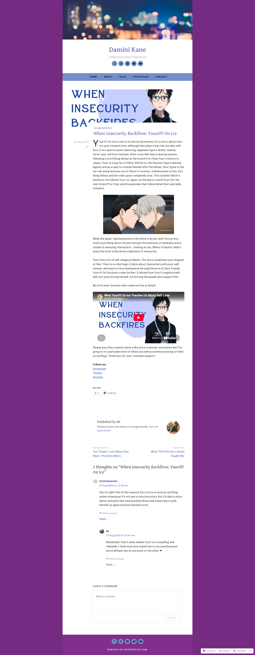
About (108, 76)
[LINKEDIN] (127, 641)
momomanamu (108, 481)
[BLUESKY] (134, 641)
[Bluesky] (134, 63)
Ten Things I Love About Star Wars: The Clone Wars (111, 452)
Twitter (97, 373)
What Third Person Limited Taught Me (167, 452)
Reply (102, 519)
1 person (113, 513)
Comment (171, 618)
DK (87, 146)
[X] (114, 63)
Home (93, 76)
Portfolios (141, 76)
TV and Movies (102, 128)
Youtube (98, 377)
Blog (123, 76)
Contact (161, 76)
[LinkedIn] (127, 63)
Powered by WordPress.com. (127, 649)
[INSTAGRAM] (120, 641)
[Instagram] (121, 63)
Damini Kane (127, 50)
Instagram (99, 368)
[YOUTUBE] (140, 641)
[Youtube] (140, 63)
